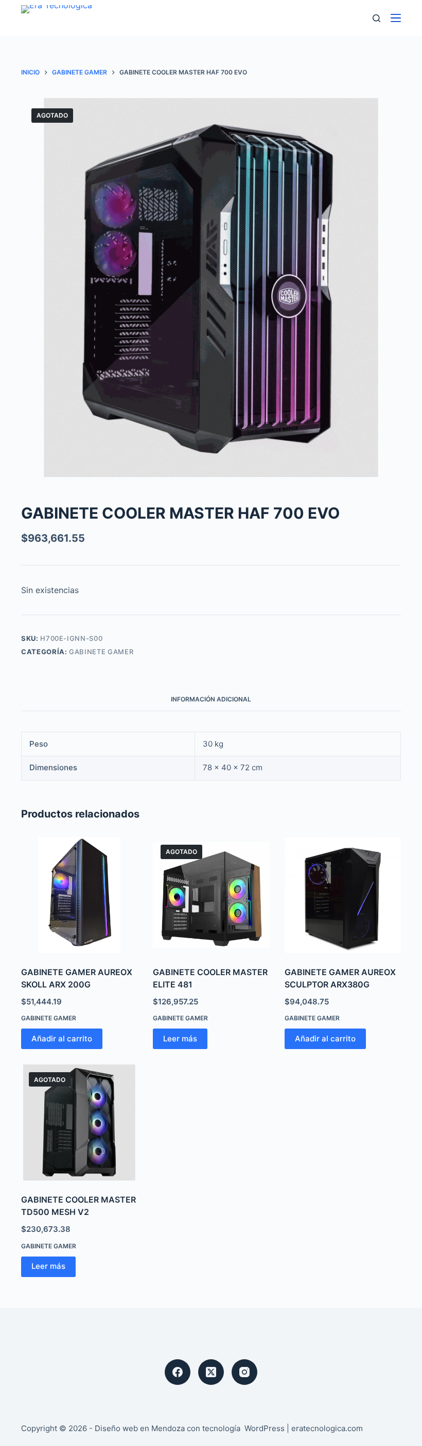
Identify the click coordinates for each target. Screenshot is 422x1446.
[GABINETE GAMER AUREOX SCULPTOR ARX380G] (343, 895)
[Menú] (396, 18)
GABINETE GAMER (101, 652)
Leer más (180, 1038)
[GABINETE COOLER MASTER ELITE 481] (211, 895)
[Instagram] (244, 1372)
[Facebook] (177, 1372)
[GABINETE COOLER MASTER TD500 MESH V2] (79, 1122)
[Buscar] (376, 18)
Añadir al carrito (61, 1038)
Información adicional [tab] (211, 699)
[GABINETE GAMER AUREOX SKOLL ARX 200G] (79, 895)
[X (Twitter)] (211, 1372)
